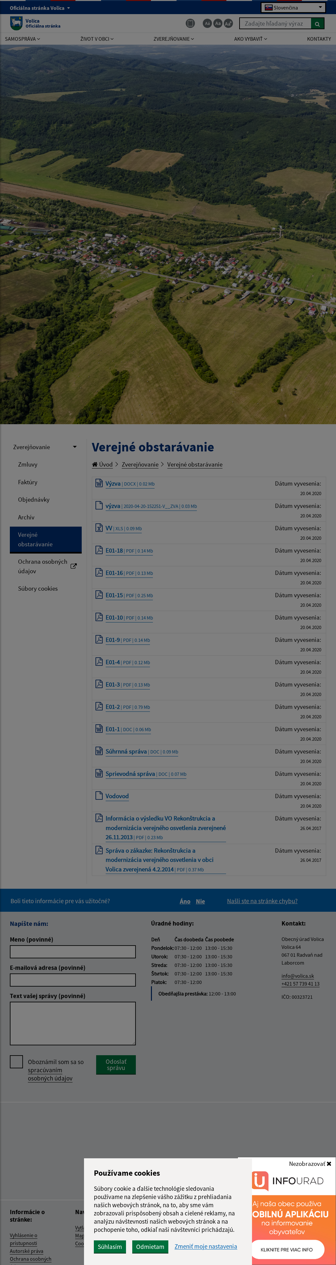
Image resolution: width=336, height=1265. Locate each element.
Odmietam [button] (150, 1247)
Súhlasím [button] (110, 1247)
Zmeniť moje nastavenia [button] (206, 1246)
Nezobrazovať (307, 1163)
